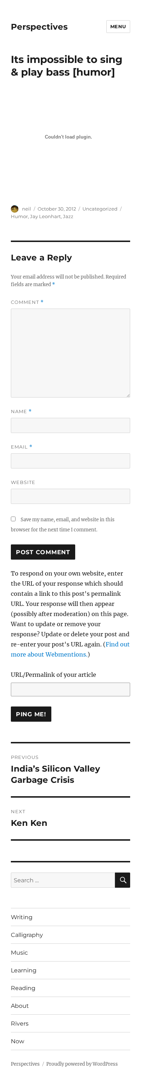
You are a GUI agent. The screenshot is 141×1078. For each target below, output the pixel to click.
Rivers (20, 1023)
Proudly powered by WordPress (82, 1064)
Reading (23, 988)
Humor (19, 216)
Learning (24, 970)
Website (23, 482)
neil (26, 209)
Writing (22, 917)
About (20, 1005)
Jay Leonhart (45, 216)
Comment (27, 302)
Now (17, 1041)
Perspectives (39, 27)
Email (22, 447)
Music (19, 952)
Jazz (68, 216)
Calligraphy (27, 934)
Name (21, 411)
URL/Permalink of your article (53, 674)
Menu (118, 26)
